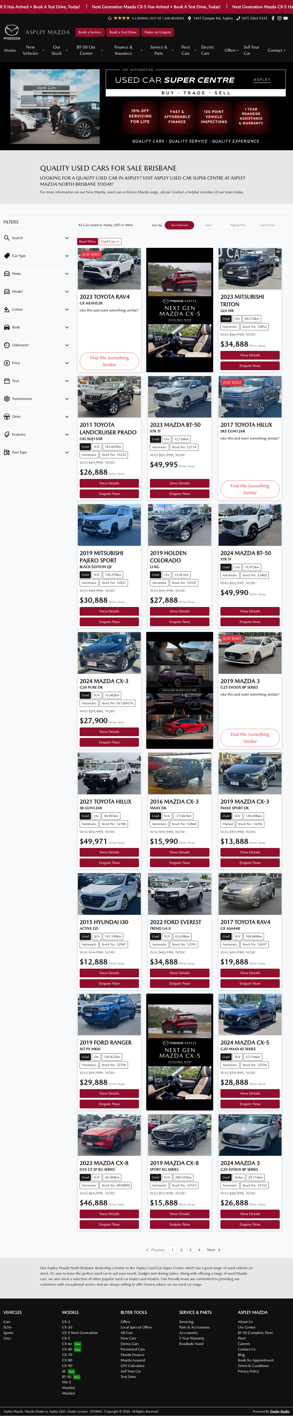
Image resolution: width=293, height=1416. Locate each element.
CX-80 (67, 1360)
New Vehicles (30, 50)
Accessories (188, 1333)
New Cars (128, 1338)
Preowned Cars (133, 1349)
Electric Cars (207, 50)
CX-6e (67, 1344)
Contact (275, 50)
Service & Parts (158, 50)
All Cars (127, 1333)
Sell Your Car (251, 50)
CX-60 (67, 1349)
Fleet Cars (185, 50)
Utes (7, 1338)
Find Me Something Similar (109, 361)
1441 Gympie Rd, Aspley (213, 18)
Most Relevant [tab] (179, 225)
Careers (244, 1344)
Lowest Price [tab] (267, 225)
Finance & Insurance (123, 50)
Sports (8, 1333)
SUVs (7, 1327)
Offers (230, 50)
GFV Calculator (132, 1366)
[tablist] (223, 225)
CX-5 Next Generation (80, 1333)
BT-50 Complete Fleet (255, 1333)
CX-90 (67, 1366)
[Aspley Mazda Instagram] (280, 18)
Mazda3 (68, 1393)
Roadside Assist (191, 1344)
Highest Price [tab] (238, 225)
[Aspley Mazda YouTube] (286, 18)
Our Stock (57, 50)
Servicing (186, 1322)
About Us (245, 1322)
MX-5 (66, 1382)
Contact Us (246, 1349)
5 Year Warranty (191, 1338)
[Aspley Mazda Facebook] (274, 18)
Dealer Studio (280, 1411)
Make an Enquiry (157, 32)
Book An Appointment (256, 1360)
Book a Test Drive (123, 32)
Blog (241, 1355)
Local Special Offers (136, 1327)
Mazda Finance (133, 1355)
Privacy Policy (248, 1371)
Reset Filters (87, 241)
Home (10, 50)
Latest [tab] (208, 225)
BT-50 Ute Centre (86, 50)
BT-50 (66, 1377)
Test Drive (128, 1377)
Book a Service (90, 32)
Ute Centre (247, 1327)
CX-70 (67, 1355)
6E (64, 1371)
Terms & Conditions (253, 1366)
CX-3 (66, 1322)
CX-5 (66, 1338)
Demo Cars (129, 1344)
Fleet (242, 1338)
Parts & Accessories (194, 1327)
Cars (6, 1322)
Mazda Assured (133, 1360)
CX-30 (67, 1327)
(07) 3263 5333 (254, 18)
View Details (250, 355)
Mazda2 (68, 1388)
